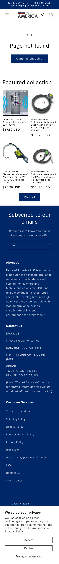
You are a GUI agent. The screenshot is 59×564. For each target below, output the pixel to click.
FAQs (9, 465)
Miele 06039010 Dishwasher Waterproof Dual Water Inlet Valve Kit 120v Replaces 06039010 (43, 177)
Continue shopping (29, 58)
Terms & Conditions (18, 411)
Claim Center (14, 480)
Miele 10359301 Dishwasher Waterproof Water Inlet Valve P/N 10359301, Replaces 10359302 (15, 177)
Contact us (13, 472)
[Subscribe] (49, 245)
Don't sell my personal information (27, 457)
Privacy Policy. (14, 531)
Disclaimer (12, 449)
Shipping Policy (15, 419)
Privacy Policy (15, 442)
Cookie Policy (14, 426)
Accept (28, 540)
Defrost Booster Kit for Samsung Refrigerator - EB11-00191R (15, 122)
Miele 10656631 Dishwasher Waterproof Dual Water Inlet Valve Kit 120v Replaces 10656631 (43, 125)
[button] (7, 15)
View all (29, 197)
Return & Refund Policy (20, 434)
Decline (28, 548)
